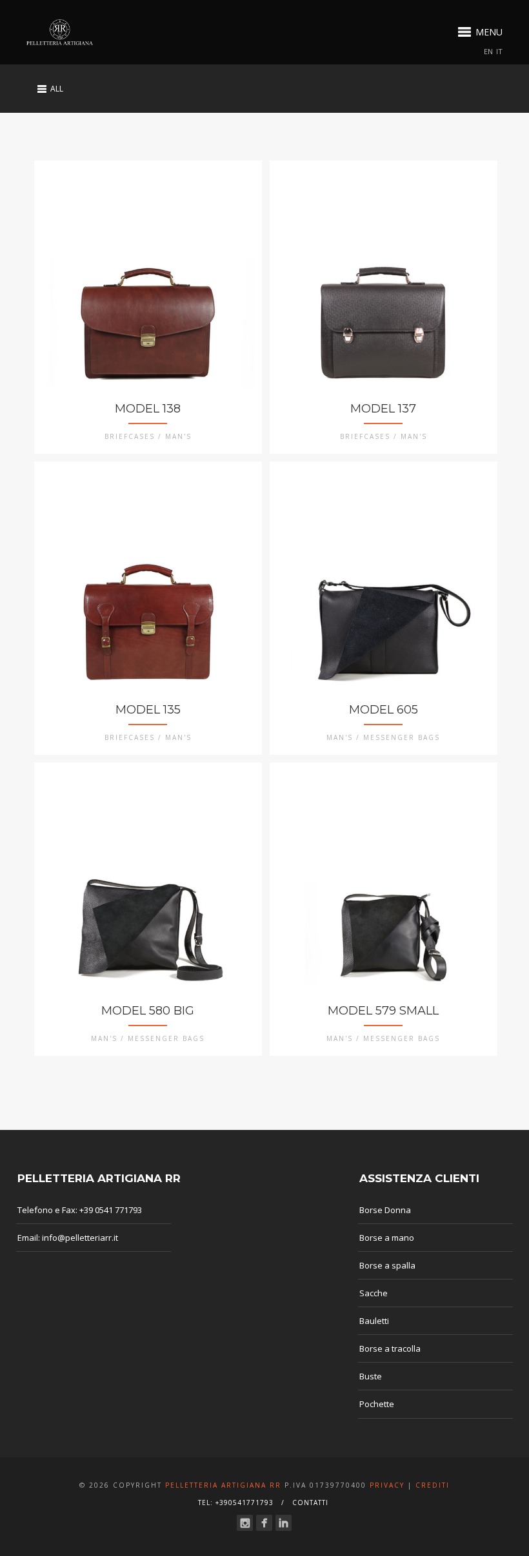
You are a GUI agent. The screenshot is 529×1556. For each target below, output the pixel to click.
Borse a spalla (387, 1265)
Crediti (432, 1485)
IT (499, 51)
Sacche (373, 1293)
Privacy (387, 1485)
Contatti (310, 1502)
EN (488, 51)
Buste (370, 1376)
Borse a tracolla (390, 1348)
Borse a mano (386, 1237)
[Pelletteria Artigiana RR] (59, 32)
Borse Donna (385, 1210)
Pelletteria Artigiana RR (223, 1485)
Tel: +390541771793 (236, 1502)
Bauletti (374, 1321)
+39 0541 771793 (110, 1210)
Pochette (376, 1404)
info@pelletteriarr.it (80, 1237)
